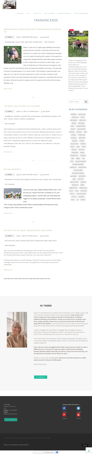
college (81, 140)
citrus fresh (82, 138)
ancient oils (11, 241)
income (74, 196)
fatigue (26, 179)
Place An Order (49, 13)
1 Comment (11, 184)
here (26, 278)
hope (76, 191)
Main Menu (20, 13)
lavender (54, 116)
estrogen (83, 155)
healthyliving (45, 116)
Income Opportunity (64, 13)
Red (38, 59)
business (79, 132)
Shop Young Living (40, 364)
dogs (26, 42)
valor (50, 179)
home (71, 191)
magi (50, 241)
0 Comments (50, 42)
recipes (10, 119)
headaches (75, 185)
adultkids (73, 114)
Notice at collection (38, 452)
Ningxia (34, 59)
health (82, 185)
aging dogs (10, 42)
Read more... (8, 89)
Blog (28, 13)
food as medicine (81, 161)
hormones (84, 191)
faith (30, 42)
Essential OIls (25, 116)
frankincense (37, 42)
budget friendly (80, 126)
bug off (73, 129)
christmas (73, 138)
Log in (85, 445)
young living (57, 179)
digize (72, 146)
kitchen (83, 199)
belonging (81, 123)
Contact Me (37, 13)
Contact (41, 377)
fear (83, 158)
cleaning (74, 140)
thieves (16, 119)
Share (9, 37)
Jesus (72, 199)
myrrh (54, 241)
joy (41, 179)
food (71, 161)
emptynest (75, 152)
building (71, 132)
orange (45, 179)
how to (72, 193)
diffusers (10, 116)
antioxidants (73, 120)
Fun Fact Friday (78, 170)
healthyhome (73, 188)
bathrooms (82, 120)
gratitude (83, 182)
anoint (17, 42)
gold (45, 241)
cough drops (74, 143)
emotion (74, 149)
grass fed (80, 179)
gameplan (74, 176)
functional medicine (78, 173)
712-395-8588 (13, 410)
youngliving (30, 119)
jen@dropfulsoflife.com (10, 414)
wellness (23, 119)
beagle (74, 123)
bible (22, 42)
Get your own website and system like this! (16, 445)
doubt (83, 146)
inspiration (81, 196)
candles (73, 135)
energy (82, 152)
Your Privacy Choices (49, 452)
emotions (17, 116)
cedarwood (81, 135)
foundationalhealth (78, 164)
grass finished (74, 182)
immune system (81, 193)
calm (85, 132)
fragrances (73, 167)
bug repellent (81, 129)
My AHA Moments (12, 169)
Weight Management (81, 13)
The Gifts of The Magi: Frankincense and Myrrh (28, 230)
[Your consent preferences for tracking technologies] (89, 451)
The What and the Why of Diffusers (22, 106)
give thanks (82, 176)
